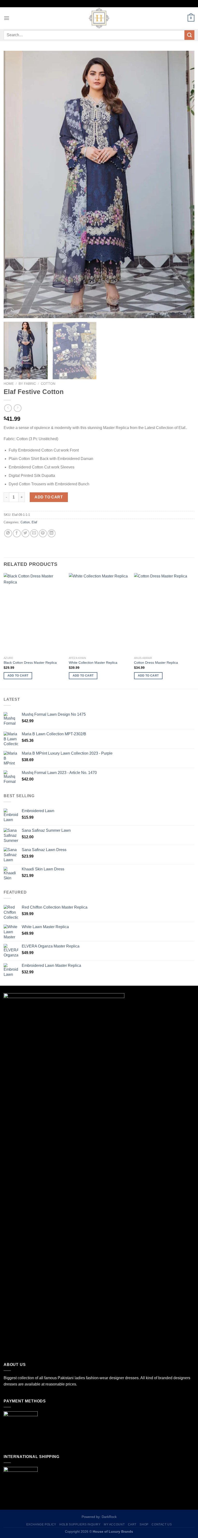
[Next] (184, 184)
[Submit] (189, 35)
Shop (144, 1524)
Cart (132, 1524)
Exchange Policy (41, 1524)
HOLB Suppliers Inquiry (79, 1524)
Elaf (34, 522)
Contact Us (162, 1524)
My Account (114, 1524)
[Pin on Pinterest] (43, 533)
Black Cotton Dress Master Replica (30, 662)
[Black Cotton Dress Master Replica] (34, 613)
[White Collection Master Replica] (99, 613)
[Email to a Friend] (34, 533)
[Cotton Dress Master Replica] (164, 613)
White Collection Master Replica (93, 662)
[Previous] (13, 184)
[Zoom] (10, 312)
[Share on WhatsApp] (8, 533)
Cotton (48, 384)
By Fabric (27, 384)
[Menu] (6, 18)
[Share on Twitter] (25, 533)
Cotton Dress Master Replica (156, 662)
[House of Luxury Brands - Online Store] (99, 18)
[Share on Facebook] (17, 533)
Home (9, 384)
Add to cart (49, 497)
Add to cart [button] (17, 675)
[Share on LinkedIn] (52, 533)
